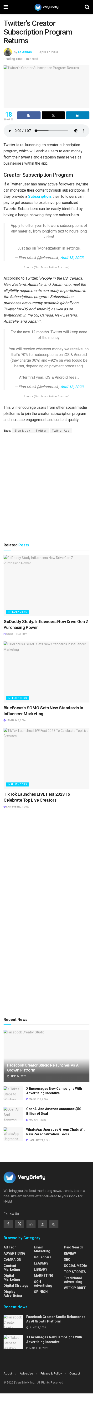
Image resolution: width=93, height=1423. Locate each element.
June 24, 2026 (17, 1076)
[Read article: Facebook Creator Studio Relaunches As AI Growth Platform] (13, 1321)
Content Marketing (12, 1267)
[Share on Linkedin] (77, 115)
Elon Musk (22, 430)
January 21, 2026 (39, 1140)
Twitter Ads (61, 430)
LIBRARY (40, 1269)
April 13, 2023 (71, 257)
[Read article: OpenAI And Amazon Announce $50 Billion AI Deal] (13, 1113)
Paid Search (73, 1247)
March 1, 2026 (37, 1120)
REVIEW (70, 1253)
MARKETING (43, 1276)
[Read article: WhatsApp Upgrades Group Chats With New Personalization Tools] (13, 1134)
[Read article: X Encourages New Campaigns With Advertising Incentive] (13, 1093)
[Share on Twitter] (53, 115)
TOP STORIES (75, 1272)
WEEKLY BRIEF (75, 1288)
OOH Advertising (43, 1283)
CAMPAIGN (12, 1259)
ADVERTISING (15, 1253)
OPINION (41, 1292)
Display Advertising (13, 1293)
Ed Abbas (25, 52)
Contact (74, 1373)
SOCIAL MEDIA (75, 1266)
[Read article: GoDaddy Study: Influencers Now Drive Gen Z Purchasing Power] (46, 585)
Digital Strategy (16, 1285)
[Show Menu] (6, 7)
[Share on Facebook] (29, 115)
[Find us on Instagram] (42, 1224)
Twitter (41, 430)
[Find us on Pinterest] (53, 1224)
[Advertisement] (46, 488)
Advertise (26, 1373)
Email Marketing (42, 1249)
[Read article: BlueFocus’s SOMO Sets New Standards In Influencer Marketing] (46, 671)
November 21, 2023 (18, 806)
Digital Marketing (12, 1277)
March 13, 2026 (38, 1099)
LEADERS (41, 1263)
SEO (67, 1259)
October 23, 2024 (16, 634)
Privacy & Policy (51, 1373)
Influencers (17, 611)
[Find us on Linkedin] (31, 1224)
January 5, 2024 (16, 720)
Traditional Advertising (73, 1280)
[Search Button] (87, 7)
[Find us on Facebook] (8, 1224)
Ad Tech (10, 1247)
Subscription (39, 196)
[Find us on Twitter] (19, 1224)
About (8, 1373)
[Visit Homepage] (46, 7)
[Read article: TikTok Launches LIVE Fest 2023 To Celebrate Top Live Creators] (46, 758)
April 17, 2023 (48, 52)
